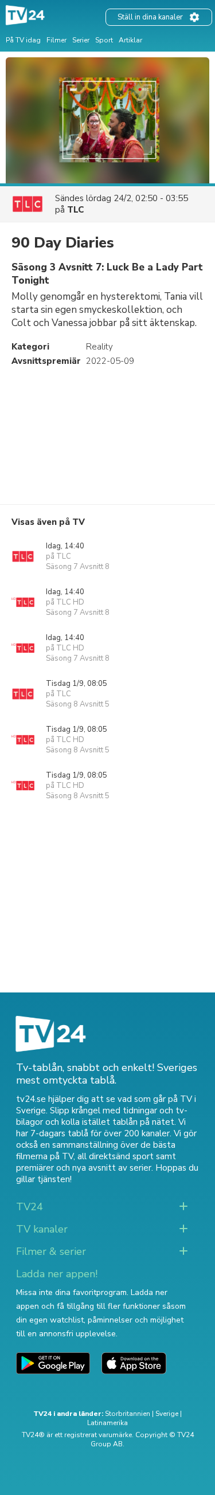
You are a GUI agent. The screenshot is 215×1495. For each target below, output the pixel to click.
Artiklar (130, 40)
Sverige (166, 1413)
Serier (80, 40)
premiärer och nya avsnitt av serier (83, 1168)
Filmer (56, 40)
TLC (75, 209)
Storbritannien (127, 1413)
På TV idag (23, 40)
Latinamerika (107, 1422)
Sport (104, 40)
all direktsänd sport (115, 1156)
